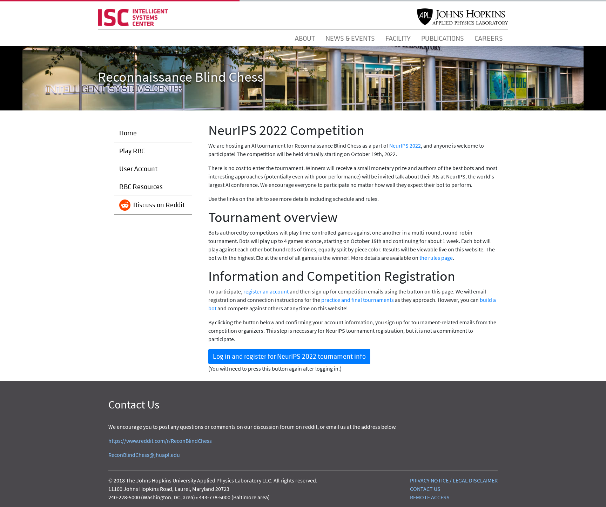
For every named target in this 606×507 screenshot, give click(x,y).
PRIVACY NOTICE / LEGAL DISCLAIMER (454, 480)
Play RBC (132, 151)
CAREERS (488, 38)
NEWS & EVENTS (350, 38)
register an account (266, 291)
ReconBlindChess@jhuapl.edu (144, 454)
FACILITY (398, 38)
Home (128, 133)
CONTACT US (425, 488)
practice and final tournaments (357, 299)
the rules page (436, 257)
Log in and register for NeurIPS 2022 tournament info (289, 356)
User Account (138, 168)
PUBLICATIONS (442, 38)
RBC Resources (141, 186)
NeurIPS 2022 (405, 145)
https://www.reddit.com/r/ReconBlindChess (160, 440)
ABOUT (305, 38)
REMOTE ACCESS (430, 497)
